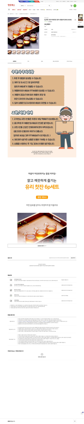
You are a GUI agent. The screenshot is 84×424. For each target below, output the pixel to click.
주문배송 (68, 1)
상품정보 (14, 61)
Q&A (42, 61)
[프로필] (75, 5)
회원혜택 (64, 1)
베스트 (30, 9)
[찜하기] (74, 421)
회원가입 (57, 1)
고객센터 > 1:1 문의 (46, 321)
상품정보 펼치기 (41, 246)
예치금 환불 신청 (80, 26)
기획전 (79, 24)
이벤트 (38, 9)
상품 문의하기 (73, 257)
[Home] (8, 13)
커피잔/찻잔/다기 (33, 13)
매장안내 (71, 1)
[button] (75, 20)
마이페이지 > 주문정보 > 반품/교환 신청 (24, 321)
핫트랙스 (22, 5)
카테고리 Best (69, 61)
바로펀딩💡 (43, 9)
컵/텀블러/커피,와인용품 (23, 13)
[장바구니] (71, 6)
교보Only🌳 (55, 9)
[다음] (39, 33)
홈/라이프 (11, 13)
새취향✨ (14, 9)
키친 (16, 13)
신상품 (34, 9)
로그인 (61, 1)
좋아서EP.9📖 (49, 9)
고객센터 (75, 1)
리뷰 (28, 61)
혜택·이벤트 (80, 22)
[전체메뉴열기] (9, 9)
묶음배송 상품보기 (62, 36)
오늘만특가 (25, 9)
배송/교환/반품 (56, 61)
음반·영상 (19, 9)
